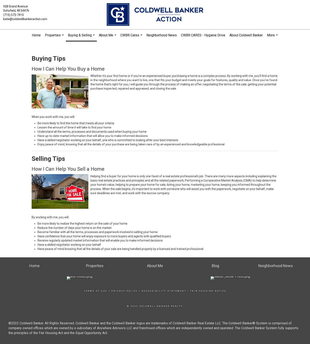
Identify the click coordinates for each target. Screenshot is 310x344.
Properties (55, 37)
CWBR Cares (131, 37)
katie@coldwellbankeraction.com (25, 19)
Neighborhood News (161, 35)
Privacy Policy (124, 291)
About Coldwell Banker (246, 35)
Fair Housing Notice (208, 291)
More (273, 37)
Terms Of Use (95, 291)
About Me (108, 37)
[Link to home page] (155, 14)
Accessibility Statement (164, 291)
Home (36, 35)
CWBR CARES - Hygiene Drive (203, 35)
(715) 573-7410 (13, 14)
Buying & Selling (82, 37)
